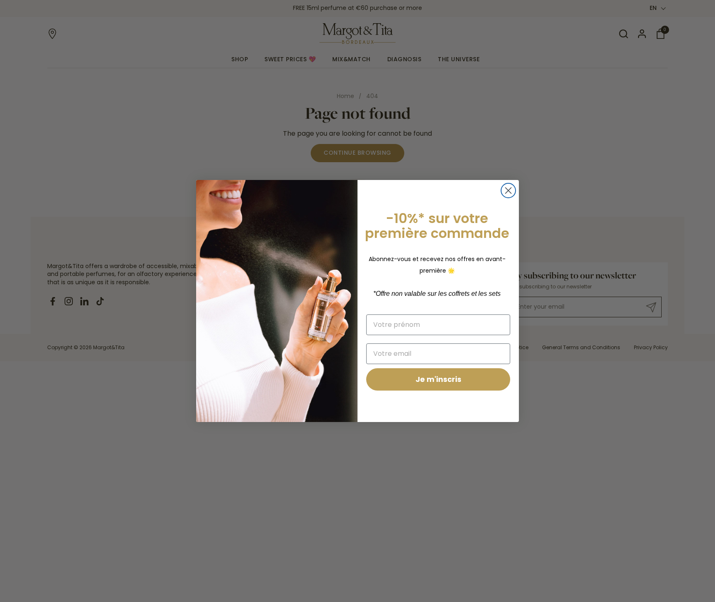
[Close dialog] (508, 190)
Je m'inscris (438, 379)
